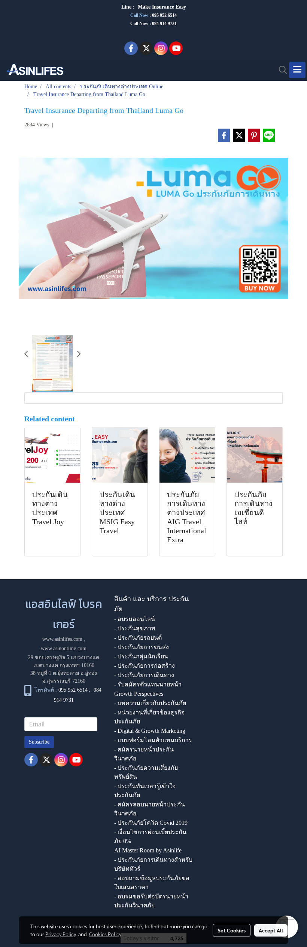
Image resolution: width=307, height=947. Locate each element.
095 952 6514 (164, 15)
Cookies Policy (105, 934)
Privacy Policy (60, 934)
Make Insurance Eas (160, 7)
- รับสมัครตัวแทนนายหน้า (148, 684)
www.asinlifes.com (62, 639)
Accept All (271, 930)
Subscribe (39, 742)
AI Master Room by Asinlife (148, 850)
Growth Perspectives (138, 694)
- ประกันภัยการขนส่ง (141, 647)
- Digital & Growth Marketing (149, 731)
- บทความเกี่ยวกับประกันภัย (150, 703)
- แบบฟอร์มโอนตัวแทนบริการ (153, 740)
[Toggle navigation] (297, 70)
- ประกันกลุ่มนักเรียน (141, 656)
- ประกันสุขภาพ (134, 628)
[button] (280, 70)
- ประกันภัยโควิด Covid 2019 (151, 823)
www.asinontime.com (63, 648)
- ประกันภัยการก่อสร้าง (144, 665)
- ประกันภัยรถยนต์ (138, 637)
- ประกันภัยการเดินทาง (144, 675)
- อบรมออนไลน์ (134, 619)
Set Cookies (232, 930)
